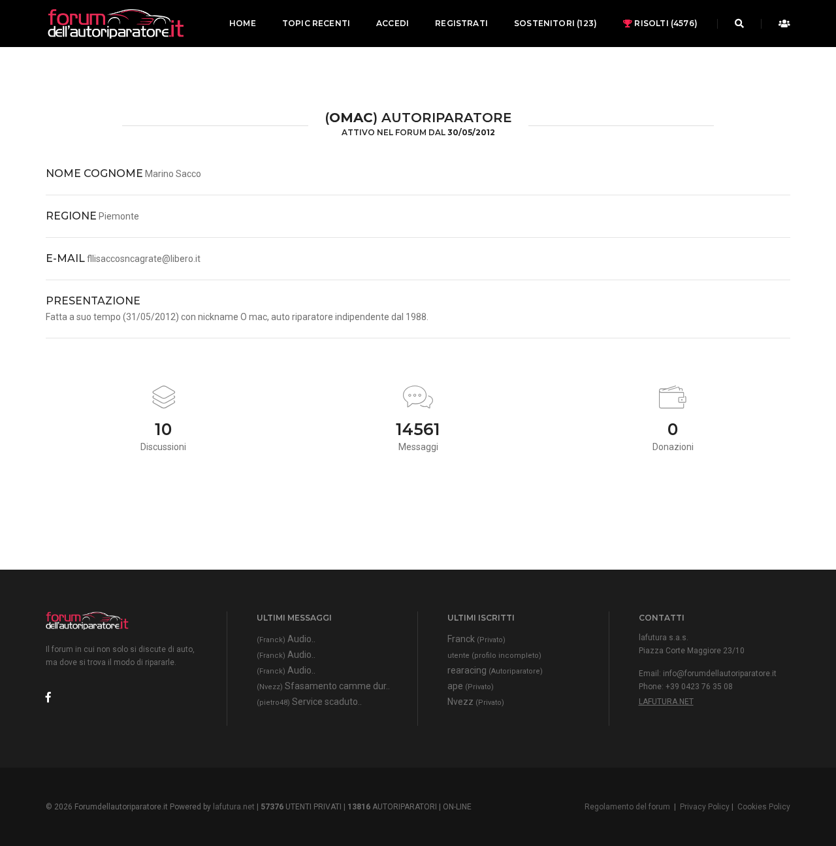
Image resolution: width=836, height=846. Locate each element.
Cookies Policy (763, 806)
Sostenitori (555, 23)
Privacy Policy (705, 806)
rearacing (495, 670)
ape (470, 686)
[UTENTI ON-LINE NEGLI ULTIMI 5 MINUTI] (780, 23)
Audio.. (286, 639)
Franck (476, 639)
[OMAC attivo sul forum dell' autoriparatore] (115, 23)
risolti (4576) (665, 23)
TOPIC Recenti (316, 23)
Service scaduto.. (309, 701)
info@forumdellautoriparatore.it (720, 673)
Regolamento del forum (627, 806)
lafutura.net (666, 701)
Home (242, 23)
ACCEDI (392, 23)
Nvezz (475, 701)
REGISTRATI (461, 23)
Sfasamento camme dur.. (323, 686)
